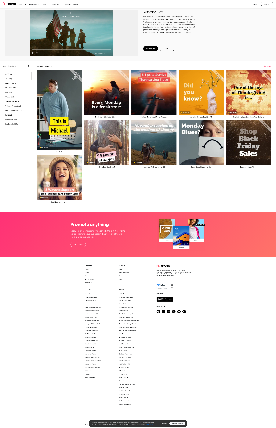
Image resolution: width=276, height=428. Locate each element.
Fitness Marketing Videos (92, 357)
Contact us (122, 276)
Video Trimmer (123, 387)
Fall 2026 (8, 115)
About (87, 272)
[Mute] (37, 53)
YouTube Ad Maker (90, 334)
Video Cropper (123, 397)
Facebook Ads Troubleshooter (128, 327)
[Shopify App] (174, 299)
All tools (121, 294)
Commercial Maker (90, 300)
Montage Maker (124, 394)
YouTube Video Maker (91, 330)
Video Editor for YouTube (126, 347)
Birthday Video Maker (126, 354)
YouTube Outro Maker (91, 340)
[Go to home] (11, 4)
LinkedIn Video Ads (90, 344)
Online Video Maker (125, 300)
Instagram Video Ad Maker (93, 324)
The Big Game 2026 (12, 101)
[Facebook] (162, 286)
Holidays (8, 92)
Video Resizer (123, 381)
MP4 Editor (122, 334)
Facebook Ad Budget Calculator (129, 324)
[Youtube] (168, 312)
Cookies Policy (150, 424)
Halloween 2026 (11, 119)
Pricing (75, 4)
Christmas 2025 (11, 83)
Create (21, 4)
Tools (44, 4)
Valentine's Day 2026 (13, 106)
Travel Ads (88, 371)
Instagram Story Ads (91, 327)
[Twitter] (174, 312)
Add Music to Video (125, 337)
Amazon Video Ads (90, 350)
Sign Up (267, 4)
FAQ (120, 269)
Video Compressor (124, 377)
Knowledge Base (124, 272)
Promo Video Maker (91, 297)
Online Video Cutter (125, 357)
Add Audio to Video (125, 364)
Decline (164, 423)
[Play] (33, 53)
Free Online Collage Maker (127, 314)
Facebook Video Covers (126, 317)
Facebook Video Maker (92, 310)
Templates (33, 4)
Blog (120, 279)
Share (167, 49)
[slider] (32, 49)
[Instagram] (172, 286)
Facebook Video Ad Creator (93, 314)
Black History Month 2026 (14, 110)
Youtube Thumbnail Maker (127, 384)
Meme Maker (123, 350)
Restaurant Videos (90, 364)
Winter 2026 (10, 97)
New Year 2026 (10, 88)
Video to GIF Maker (125, 340)
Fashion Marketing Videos (93, 360)
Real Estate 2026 (11, 124)
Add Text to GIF (124, 344)
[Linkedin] (179, 312)
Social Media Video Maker (93, 307)
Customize (150, 49)
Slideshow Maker (124, 401)
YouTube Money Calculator (127, 330)
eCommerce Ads (90, 304)
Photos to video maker (126, 297)
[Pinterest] (184, 312)
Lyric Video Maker (124, 360)
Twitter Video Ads (90, 347)
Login (255, 4)
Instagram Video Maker (92, 320)
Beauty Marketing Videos (92, 367)
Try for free (78, 244)
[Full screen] (110, 53)
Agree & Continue (177, 423)
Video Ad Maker (124, 304)
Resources (55, 4)
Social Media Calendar (126, 307)
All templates (10, 74)
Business (87, 374)
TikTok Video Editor (125, 404)
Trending (8, 79)
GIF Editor (122, 371)
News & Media (89, 279)
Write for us (88, 282)
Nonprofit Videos (90, 377)
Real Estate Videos (90, 354)
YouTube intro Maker (91, 337)
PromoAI (68, 4)
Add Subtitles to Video (126, 391)
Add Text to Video (124, 367)
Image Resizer (123, 310)
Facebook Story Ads (91, 317)
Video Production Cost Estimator (129, 320)
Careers (87, 276)
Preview (59, 107)
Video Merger (123, 374)
